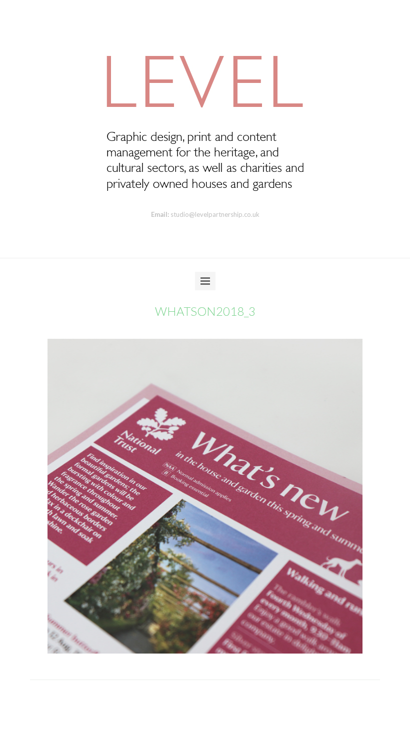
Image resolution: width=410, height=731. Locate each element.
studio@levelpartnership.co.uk (215, 214)
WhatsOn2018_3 (205, 311)
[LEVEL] (205, 115)
